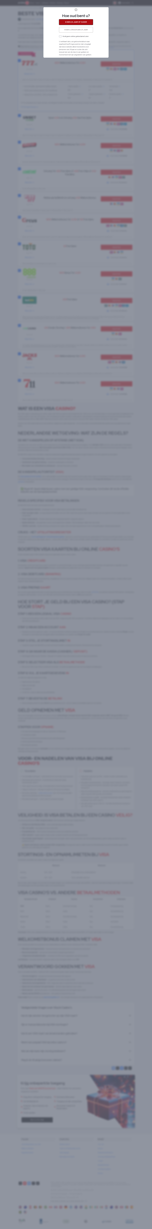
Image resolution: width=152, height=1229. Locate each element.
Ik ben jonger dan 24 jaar (76, 30)
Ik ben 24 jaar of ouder (76, 22)
